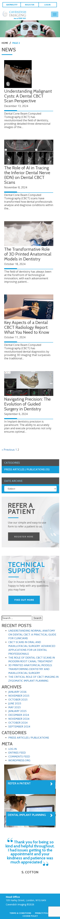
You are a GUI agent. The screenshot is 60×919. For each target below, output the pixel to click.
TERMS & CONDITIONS (20, 913)
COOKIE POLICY (30, 916)
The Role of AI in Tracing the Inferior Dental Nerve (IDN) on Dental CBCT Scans (27, 175)
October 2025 (18, 699)
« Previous (8, 449)
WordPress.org (19, 760)
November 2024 (18, 718)
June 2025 (14, 703)
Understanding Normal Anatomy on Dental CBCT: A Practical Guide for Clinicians (32, 634)
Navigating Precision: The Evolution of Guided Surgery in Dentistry (27, 403)
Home (5, 42)
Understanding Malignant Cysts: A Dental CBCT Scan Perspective (28, 95)
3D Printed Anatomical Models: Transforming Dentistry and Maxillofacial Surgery (30, 669)
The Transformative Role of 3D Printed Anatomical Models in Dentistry (27, 253)
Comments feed (19, 756)
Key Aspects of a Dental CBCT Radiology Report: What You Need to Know (26, 327)
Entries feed (17, 752)
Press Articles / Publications (28, 737)
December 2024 (18, 714)
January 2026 (17, 691)
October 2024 (18, 722)
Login (47, 4)
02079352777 (11, 4)
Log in (12, 749)
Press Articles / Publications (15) (27, 469)
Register (29, 4)
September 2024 (19, 726)
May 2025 (14, 707)
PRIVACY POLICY (42, 913)
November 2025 (18, 695)
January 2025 (17, 711)
